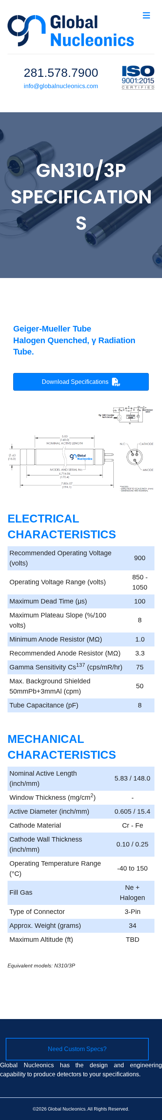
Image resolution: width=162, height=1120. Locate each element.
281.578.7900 (61, 72)
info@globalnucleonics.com (61, 86)
